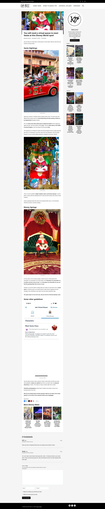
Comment (24, 468)
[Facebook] (80, 1)
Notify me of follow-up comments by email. (32, 491)
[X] (83, 1)
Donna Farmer (28, 38)
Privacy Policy (39, 506)
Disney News (37, 5)
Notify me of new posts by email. (30, 494)
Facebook (51, 395)
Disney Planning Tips (50, 5)
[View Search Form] (83, 6)
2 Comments (43, 38)
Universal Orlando (65, 5)
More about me (74, 40)
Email (38, 488)
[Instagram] (85, 1)
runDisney (77, 5)
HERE (42, 125)
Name (24, 488)
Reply (61, 440)
